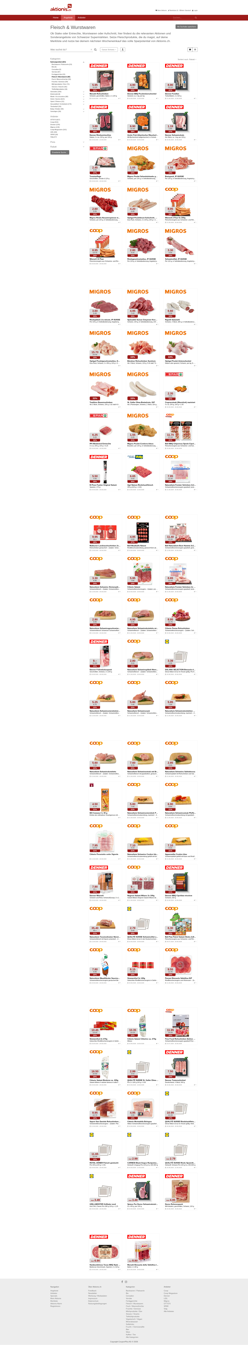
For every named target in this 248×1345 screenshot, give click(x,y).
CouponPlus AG (125, 1342)
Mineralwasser (132, 1322)
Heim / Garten (57, 99)
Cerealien (56, 69)
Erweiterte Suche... (60, 152)
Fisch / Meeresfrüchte (61, 79)
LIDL (166, 1298)
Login (195, 10)
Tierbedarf (55, 106)
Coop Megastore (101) (58, 130)
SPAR (166, 1306)
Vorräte (56, 72)
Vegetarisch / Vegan (134, 1319)
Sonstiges (55, 111)
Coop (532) (54, 122)
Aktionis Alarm (56, 1304)
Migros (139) (55, 127)
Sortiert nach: (186, 59)
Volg (165, 1309)
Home (56, 18)
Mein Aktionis (162, 10)
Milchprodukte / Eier (60, 84)
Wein (128, 1332)
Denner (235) (55, 125)
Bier (127, 1329)
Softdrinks (130, 1324)
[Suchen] (196, 17)
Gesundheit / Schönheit (60, 104)
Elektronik (55, 94)
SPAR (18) (54, 134)
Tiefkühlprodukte (59, 89)
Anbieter (82, 18)
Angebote (68, 18)
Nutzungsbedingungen (97, 1304)
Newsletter (92, 1293)
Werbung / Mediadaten (97, 1296)
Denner (167, 1296)
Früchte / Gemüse (60, 82)
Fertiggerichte (58, 74)
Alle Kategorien (132, 1337)
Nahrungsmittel (58, 62)
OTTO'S (167, 1304)
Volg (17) (53, 137)
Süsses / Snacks (59, 87)
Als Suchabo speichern (186, 27)
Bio (54, 67)
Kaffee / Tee (131, 1335)
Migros (166, 1301)
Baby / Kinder (57, 109)
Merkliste (54, 1301)
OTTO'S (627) (55, 120)
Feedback (92, 1291)
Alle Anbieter (169, 1311)
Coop (166, 1291)
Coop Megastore (170, 1293)
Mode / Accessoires (59, 96)
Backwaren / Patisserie (62, 64)
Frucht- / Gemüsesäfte (135, 1327)
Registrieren (55, 1306)
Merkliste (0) (173, 10)
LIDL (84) (53, 132)
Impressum (92, 1298)
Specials (53, 1296)
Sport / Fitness (57, 101)
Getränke (55, 92)
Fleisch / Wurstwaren (61, 77)
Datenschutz (93, 1301)
